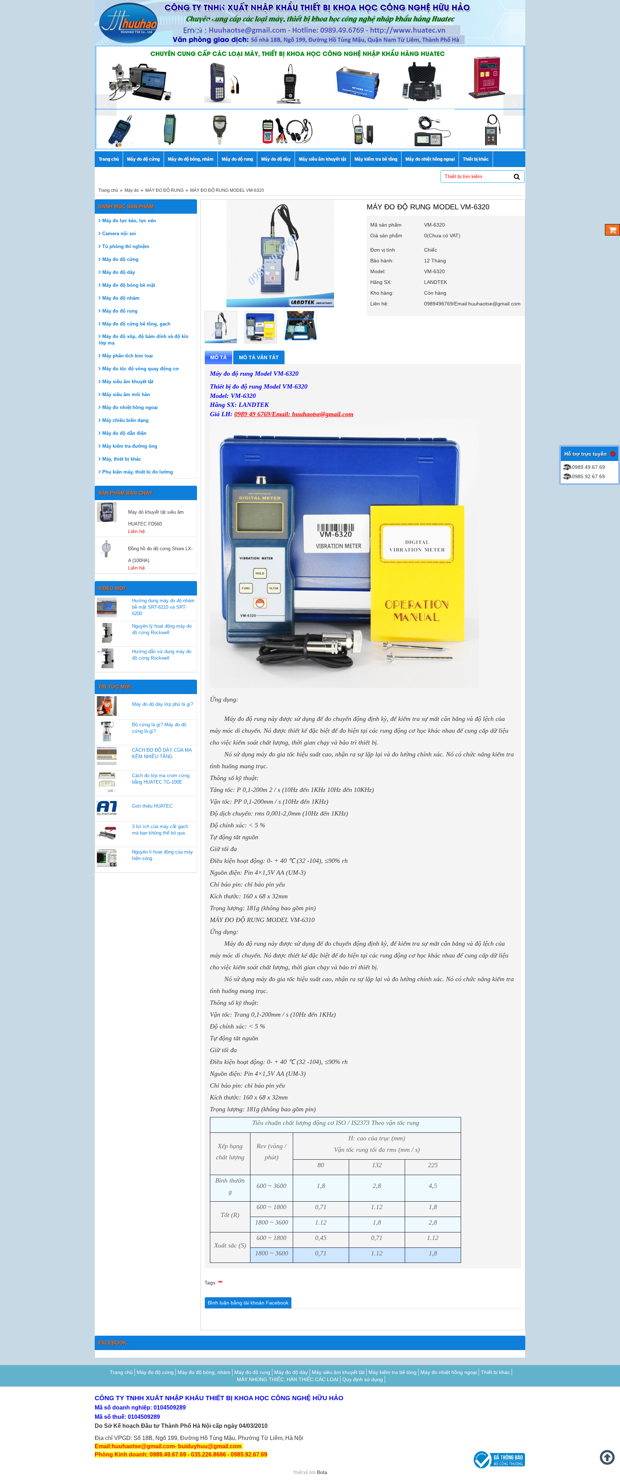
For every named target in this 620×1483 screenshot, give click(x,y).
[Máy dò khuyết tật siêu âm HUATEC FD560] (111, 512)
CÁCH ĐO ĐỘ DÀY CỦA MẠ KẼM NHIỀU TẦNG (162, 753)
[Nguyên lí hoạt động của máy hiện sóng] (107, 859)
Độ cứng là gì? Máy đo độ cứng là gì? (159, 728)
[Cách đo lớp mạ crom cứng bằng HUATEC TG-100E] (107, 782)
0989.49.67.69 (588, 467)
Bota (322, 1472)
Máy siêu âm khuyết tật (127, 381)
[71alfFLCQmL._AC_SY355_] (300, 325)
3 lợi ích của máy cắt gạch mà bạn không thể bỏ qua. (160, 830)
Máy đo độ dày (118, 272)
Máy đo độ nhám (121, 298)
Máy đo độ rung (119, 311)
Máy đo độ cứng (120, 259)
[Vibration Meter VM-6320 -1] (221, 327)
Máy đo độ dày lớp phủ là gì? (162, 704)
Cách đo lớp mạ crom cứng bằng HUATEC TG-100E (160, 779)
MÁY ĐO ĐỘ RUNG (164, 190)
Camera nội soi (119, 233)
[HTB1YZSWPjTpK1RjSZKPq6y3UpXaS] (261, 327)
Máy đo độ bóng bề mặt (128, 285)
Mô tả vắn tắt (259, 357)
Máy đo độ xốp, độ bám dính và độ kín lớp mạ (143, 340)
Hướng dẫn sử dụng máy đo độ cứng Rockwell (161, 655)
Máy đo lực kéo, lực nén (129, 220)
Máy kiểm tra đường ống (129, 446)
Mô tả (218, 357)
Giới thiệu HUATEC (152, 806)
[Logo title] (310, 23)
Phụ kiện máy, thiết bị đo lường (137, 472)
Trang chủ (108, 190)
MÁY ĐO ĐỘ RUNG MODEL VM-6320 (227, 190)
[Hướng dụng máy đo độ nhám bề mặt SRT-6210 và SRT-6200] (107, 607)
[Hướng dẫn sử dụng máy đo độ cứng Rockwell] (107, 658)
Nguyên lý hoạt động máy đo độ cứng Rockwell (162, 629)
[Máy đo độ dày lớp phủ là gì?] (107, 706)
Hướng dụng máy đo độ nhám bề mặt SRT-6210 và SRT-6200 (163, 607)
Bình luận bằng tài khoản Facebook (248, 1303)
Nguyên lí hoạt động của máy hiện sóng (162, 855)
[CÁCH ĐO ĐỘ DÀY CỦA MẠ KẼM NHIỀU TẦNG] (107, 757)
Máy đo (132, 190)
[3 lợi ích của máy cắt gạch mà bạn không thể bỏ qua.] (107, 833)
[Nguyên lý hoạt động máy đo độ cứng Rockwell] (107, 633)
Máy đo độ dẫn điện (124, 433)
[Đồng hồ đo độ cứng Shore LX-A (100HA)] (111, 548)
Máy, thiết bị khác (121, 459)
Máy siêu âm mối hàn (126, 394)
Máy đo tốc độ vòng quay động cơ (140, 368)
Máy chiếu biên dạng (125, 420)
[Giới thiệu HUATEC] (107, 808)
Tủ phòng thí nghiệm (125, 246)
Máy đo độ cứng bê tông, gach (136, 324)
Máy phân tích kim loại (127, 355)
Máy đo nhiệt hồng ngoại (130, 407)
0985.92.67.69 (588, 476)
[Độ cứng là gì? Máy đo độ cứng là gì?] (107, 731)
